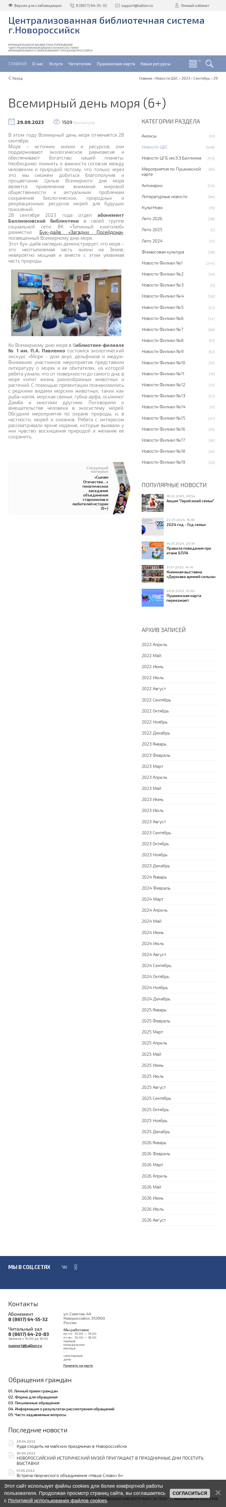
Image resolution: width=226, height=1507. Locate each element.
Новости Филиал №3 (163, 284)
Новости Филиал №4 (163, 295)
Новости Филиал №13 (163, 395)
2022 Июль (153, 677)
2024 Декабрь (156, 998)
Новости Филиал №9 (163, 351)
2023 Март (152, 766)
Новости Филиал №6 (163, 318)
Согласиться (190, 1493)
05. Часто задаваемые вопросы (37, 1414)
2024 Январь (154, 876)
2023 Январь (154, 743)
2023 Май (151, 788)
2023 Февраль (156, 755)
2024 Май (152, 920)
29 (215, 78)
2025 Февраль (156, 1020)
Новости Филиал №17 (163, 439)
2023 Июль (153, 810)
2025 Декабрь (156, 1131)
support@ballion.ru (25, 1345)
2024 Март (152, 898)
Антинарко (152, 185)
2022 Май (151, 655)
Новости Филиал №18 (163, 450)
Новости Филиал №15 (163, 417)
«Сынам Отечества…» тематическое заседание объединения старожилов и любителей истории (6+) (90, 492)
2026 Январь (154, 1142)
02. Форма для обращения (33, 1396)
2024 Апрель (155, 909)
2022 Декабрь (156, 732)
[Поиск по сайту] (209, 63)
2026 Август (154, 1219)
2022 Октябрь (155, 710)
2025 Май (151, 1054)
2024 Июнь (153, 932)
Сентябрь (201, 78)
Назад (17, 78)
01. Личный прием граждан (33, 1390)
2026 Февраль (156, 1153)
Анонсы (149, 135)
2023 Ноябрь (155, 854)
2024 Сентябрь (156, 965)
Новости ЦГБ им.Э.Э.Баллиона (171, 157)
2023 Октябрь (155, 843)
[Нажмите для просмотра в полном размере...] (66, 302)
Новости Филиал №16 (163, 428)
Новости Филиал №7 (162, 329)
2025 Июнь (152, 1065)
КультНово (152, 207)
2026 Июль (153, 1208)
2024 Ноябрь (155, 987)
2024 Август (154, 954)
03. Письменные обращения (34, 1402)
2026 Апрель (154, 1175)
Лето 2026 (152, 218)
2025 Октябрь (155, 1109)
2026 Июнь (152, 1197)
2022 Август (154, 688)
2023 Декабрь (156, 865)
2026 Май (151, 1186)
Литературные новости (164, 196)
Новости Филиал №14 (163, 406)
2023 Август (154, 821)
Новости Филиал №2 (163, 273)
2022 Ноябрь (155, 721)
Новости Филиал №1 (162, 262)
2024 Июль (153, 943)
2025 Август (154, 1087)
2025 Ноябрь (155, 1120)
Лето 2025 (152, 229)
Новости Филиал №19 (163, 461)
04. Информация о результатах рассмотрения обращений (61, 1408)
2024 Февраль (156, 887)
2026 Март (152, 1164)
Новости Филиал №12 (163, 384)
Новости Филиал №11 (163, 373)
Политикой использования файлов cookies (57, 1500)
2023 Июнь (152, 799)
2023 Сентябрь (156, 832)
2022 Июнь (152, 666)
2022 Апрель (154, 644)
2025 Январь (154, 1009)
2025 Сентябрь (156, 1098)
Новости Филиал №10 (163, 362)
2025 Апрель (154, 1042)
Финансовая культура (163, 251)
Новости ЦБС (155, 146)
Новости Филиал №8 (163, 340)
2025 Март (152, 1031)
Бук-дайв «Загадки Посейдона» (81, 232)
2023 (185, 78)
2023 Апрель (154, 777)
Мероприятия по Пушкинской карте (171, 171)
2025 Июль (153, 1076)
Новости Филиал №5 (163, 307)
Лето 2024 (152, 240)
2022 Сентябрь (156, 699)
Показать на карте (78, 1365)
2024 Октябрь (155, 976)
